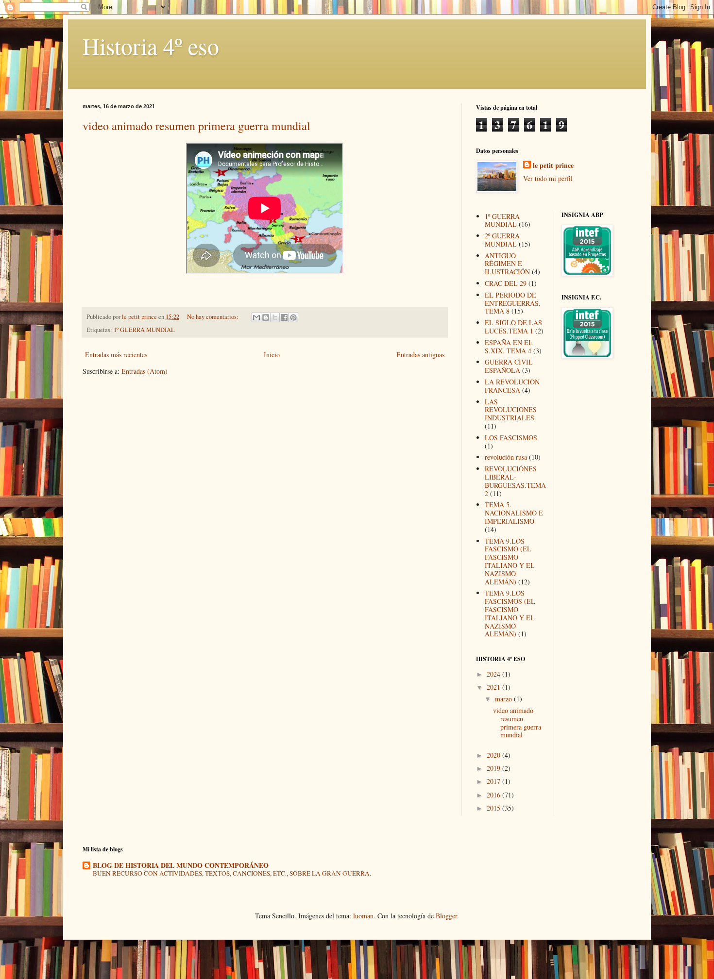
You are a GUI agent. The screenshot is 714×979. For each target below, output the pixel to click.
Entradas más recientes (116, 354)
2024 (494, 674)
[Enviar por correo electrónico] (256, 317)
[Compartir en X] (275, 317)
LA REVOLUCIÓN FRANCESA (512, 386)
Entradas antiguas (420, 354)
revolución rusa (506, 457)
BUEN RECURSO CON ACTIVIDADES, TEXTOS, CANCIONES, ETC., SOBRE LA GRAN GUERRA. (232, 873)
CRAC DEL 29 (506, 283)
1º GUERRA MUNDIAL (144, 330)
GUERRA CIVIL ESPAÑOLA (509, 366)
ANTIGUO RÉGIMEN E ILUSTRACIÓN (507, 264)
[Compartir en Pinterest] (293, 317)
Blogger (446, 915)
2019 (494, 768)
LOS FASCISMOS (511, 437)
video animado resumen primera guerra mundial (196, 125)
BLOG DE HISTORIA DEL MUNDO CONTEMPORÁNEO (181, 865)
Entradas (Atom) (144, 371)
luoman (363, 915)
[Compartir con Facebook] (284, 317)
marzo (504, 698)
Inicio (272, 354)
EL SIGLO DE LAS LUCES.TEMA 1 (513, 326)
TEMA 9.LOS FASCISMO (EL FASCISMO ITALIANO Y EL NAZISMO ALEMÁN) (510, 561)
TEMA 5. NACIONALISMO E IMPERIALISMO (514, 513)
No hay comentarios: (213, 317)
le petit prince (553, 165)
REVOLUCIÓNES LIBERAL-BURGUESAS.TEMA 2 (515, 481)
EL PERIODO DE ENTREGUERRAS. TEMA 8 (513, 303)
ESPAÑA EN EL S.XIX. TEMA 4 (509, 346)
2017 (494, 781)
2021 (494, 687)
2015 (494, 808)
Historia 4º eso (151, 45)
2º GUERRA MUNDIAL (502, 240)
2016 (494, 794)
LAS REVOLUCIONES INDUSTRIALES (511, 410)
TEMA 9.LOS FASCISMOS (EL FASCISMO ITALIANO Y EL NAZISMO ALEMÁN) (510, 613)
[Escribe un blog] (266, 317)
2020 (494, 755)
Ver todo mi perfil (548, 178)
